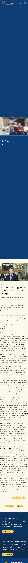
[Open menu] (24, 3)
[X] (16, 497)
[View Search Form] (20, 3)
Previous (10, 506)
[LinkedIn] (19, 497)
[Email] (23, 497)
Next (19, 506)
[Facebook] (13, 497)
